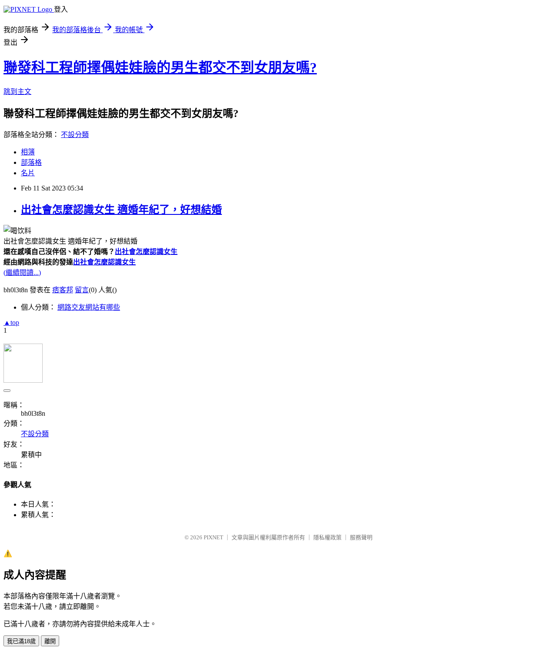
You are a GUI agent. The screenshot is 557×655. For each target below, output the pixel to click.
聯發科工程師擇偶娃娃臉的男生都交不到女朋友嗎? (160, 67)
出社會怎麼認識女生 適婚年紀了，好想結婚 (121, 209)
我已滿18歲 (21, 641)
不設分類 (75, 134)
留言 (82, 290)
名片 (28, 173)
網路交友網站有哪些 (88, 307)
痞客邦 (62, 290)
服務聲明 (361, 537)
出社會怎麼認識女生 (146, 251)
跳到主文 (17, 91)
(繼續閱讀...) (22, 272)
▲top (11, 322)
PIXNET (213, 537)
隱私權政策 (327, 537)
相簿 (28, 152)
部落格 (31, 162)
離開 (50, 641)
